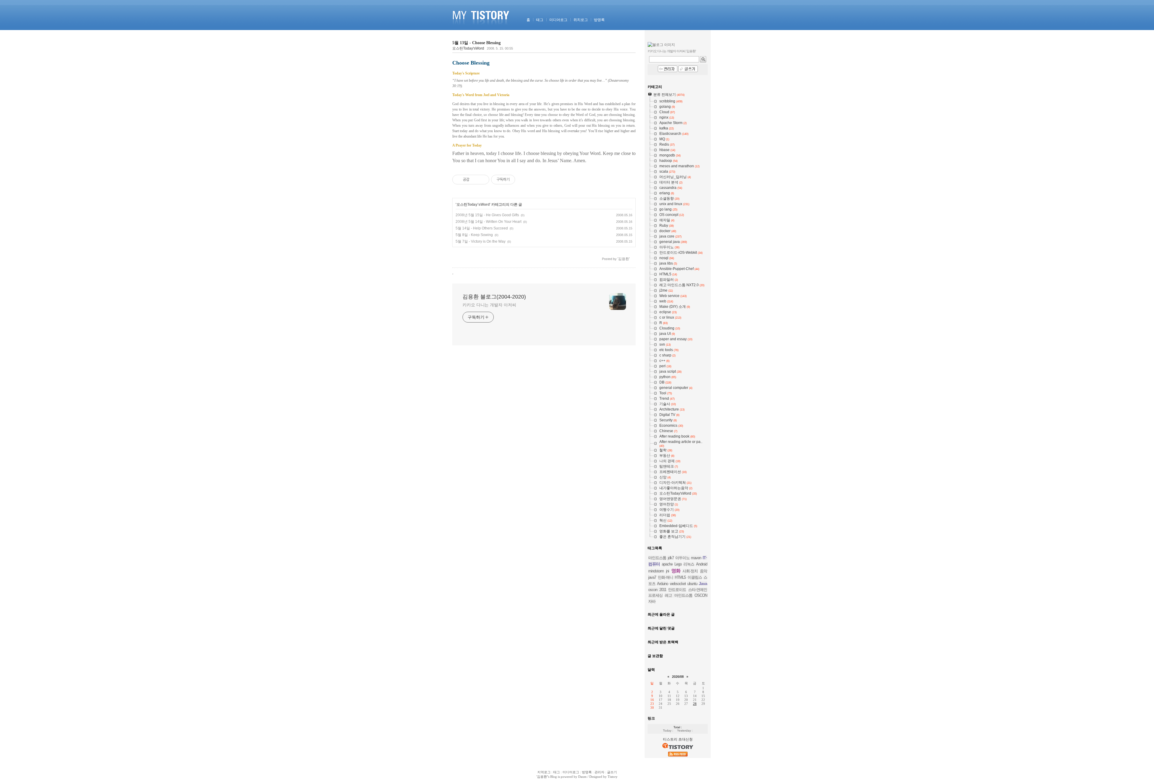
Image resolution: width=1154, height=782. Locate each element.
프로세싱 (655, 595)
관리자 (599, 772)
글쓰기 (612, 772)
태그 (539, 20)
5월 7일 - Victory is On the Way (480, 241)
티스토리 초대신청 (678, 739)
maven (696, 558)
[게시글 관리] (482, 179)
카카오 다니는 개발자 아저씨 (489, 304)
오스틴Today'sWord (468, 48)
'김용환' (542, 776)
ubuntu (692, 583)
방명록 (599, 20)
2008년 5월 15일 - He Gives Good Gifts (487, 215)
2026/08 (678, 676)
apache (667, 564)
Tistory (613, 776)
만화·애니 (665, 577)
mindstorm (656, 571)
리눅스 (688, 564)
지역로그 (544, 772)
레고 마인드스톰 (678, 595)
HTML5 (680, 577)
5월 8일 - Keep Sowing (474, 235)
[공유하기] (475, 179)
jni (667, 571)
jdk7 (671, 558)
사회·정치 (690, 571)
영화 (675, 570)
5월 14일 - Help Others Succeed (482, 228)
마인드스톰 (657, 558)
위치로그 (580, 20)
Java (703, 583)
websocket (678, 583)
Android (701, 564)
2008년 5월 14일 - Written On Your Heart (488, 222)
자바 (651, 601)
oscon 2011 (657, 589)
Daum (582, 776)
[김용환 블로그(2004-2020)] (481, 29)
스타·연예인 (697, 589)
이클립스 (695, 577)
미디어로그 (558, 20)
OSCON (701, 595)
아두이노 (682, 558)
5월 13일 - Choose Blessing (476, 43)
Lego (678, 564)
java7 (652, 577)
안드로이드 (677, 589)
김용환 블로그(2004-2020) (494, 297)
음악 (703, 571)
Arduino (662, 583)
